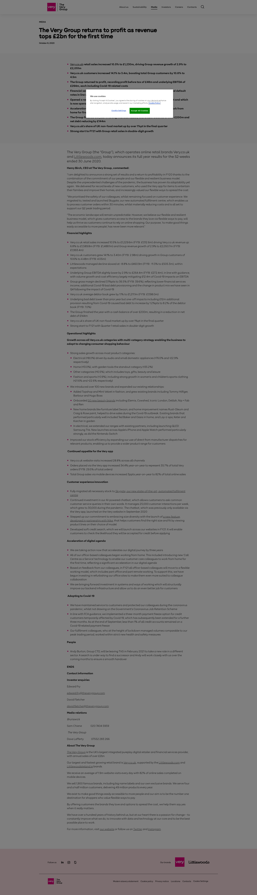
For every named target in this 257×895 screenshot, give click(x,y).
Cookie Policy (154, 103)
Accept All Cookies (139, 110)
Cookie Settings (119, 110)
